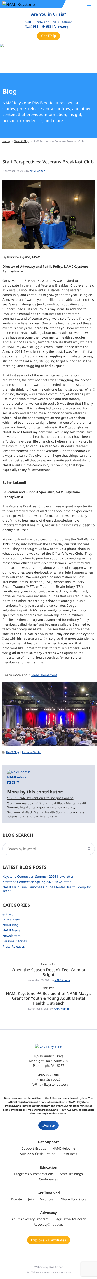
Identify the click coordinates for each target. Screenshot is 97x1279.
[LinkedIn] (17, 782)
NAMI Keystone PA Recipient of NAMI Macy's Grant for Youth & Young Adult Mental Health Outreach (48, 998)
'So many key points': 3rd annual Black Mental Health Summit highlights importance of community (47, 805)
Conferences (48, 1179)
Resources (69, 1154)
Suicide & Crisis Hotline (37, 1154)
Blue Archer (56, 1267)
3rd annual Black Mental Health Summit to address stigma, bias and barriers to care (46, 814)
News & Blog (21, 141)
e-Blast (7, 914)
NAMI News (11, 930)
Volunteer (47, 1199)
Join (31, 1199)
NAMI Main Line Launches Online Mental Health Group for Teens (46, 889)
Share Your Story (73, 1199)
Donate (48, 1125)
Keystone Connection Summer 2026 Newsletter (38, 876)
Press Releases (13, 946)
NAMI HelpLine (63, 1148)
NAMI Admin (37, 170)
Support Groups (34, 1148)
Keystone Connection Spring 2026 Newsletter (36, 882)
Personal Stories (31, 752)
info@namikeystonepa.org (48, 1084)
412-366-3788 (48, 1075)
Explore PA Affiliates (48, 1240)
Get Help (48, 35)
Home (6, 141)
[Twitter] (9, 782)
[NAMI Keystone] (29, 4)
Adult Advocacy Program (30, 1219)
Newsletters (11, 935)
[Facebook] (13, 782)
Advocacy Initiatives (48, 1224)
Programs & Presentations (34, 1174)
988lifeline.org (57, 27)
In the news (11, 919)
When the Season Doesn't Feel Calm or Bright (49, 972)
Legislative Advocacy (70, 1219)
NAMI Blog (12, 752)
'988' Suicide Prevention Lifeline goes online (40, 798)
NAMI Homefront (44, 675)
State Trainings (71, 1174)
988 (35, 27)
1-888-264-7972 (48, 1080)
